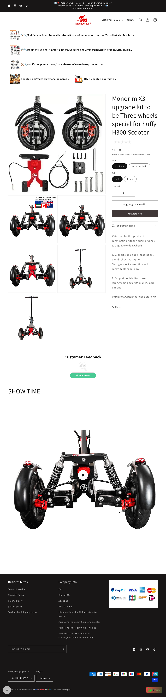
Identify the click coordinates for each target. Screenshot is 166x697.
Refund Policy (15, 600)
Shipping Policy (16, 594)
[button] (141, 20)
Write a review (83, 375)
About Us (63, 600)
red (117, 179)
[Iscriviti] (62, 649)
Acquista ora (135, 213)
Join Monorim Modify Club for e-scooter (79, 621)
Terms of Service (16, 589)
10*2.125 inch (139, 166)
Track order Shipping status (22, 612)
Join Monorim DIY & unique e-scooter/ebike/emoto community (76, 635)
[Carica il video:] (83, 475)
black (130, 179)
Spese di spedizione (121, 154)
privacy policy (15, 606)
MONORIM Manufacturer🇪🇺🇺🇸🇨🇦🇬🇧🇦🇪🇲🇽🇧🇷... (34, 689)
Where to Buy (65, 606)
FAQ (61, 589)
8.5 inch (119, 166)
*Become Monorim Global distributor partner (78, 614)
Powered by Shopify (62, 689)
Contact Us (64, 594)
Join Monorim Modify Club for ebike (77, 627)
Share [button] (118, 307)
